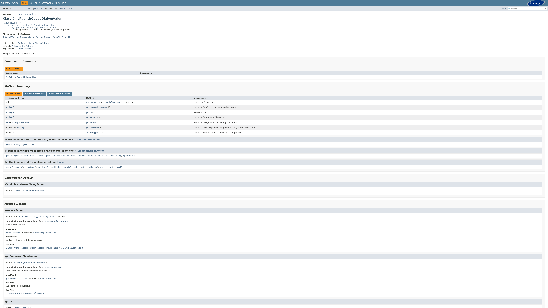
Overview (5, 3)
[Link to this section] (38, 61)
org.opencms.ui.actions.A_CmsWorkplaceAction (31, 25)
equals (18, 167)
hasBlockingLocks (66, 156)
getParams (91, 122)
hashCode (55, 167)
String (9, 107)
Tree (37, 3)
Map (7, 122)
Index (57, 3)
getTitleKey (92, 127)
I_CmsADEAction (11, 37)
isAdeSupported (94, 132)
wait (102, 167)
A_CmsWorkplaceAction (89, 150)
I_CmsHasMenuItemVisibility (59, 37)
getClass (42, 167)
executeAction (93, 102)
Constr (29, 9)
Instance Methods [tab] (34, 93)
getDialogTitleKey (33, 156)
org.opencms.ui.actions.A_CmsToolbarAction (33, 27)
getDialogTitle (14, 156)
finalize (29, 167)
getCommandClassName (97, 107)
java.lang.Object (11, 23)
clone (8, 167)
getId (89, 112)
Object (60, 162)
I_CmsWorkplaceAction (31, 37)
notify (66, 167)
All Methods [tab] (13, 93)
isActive (102, 156)
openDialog (115, 156)
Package (16, 3)
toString (92, 167)
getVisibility (13, 144)
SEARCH (503, 9)
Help (64, 3)
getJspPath (92, 117)
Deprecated (47, 3)
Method (38, 9)
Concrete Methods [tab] (59, 93)
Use (32, 3)
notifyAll (79, 167)
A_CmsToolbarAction (22, 46)
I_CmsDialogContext (112, 102)
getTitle (50, 156)
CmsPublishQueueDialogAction (33, 43)
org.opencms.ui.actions (24, 14)
